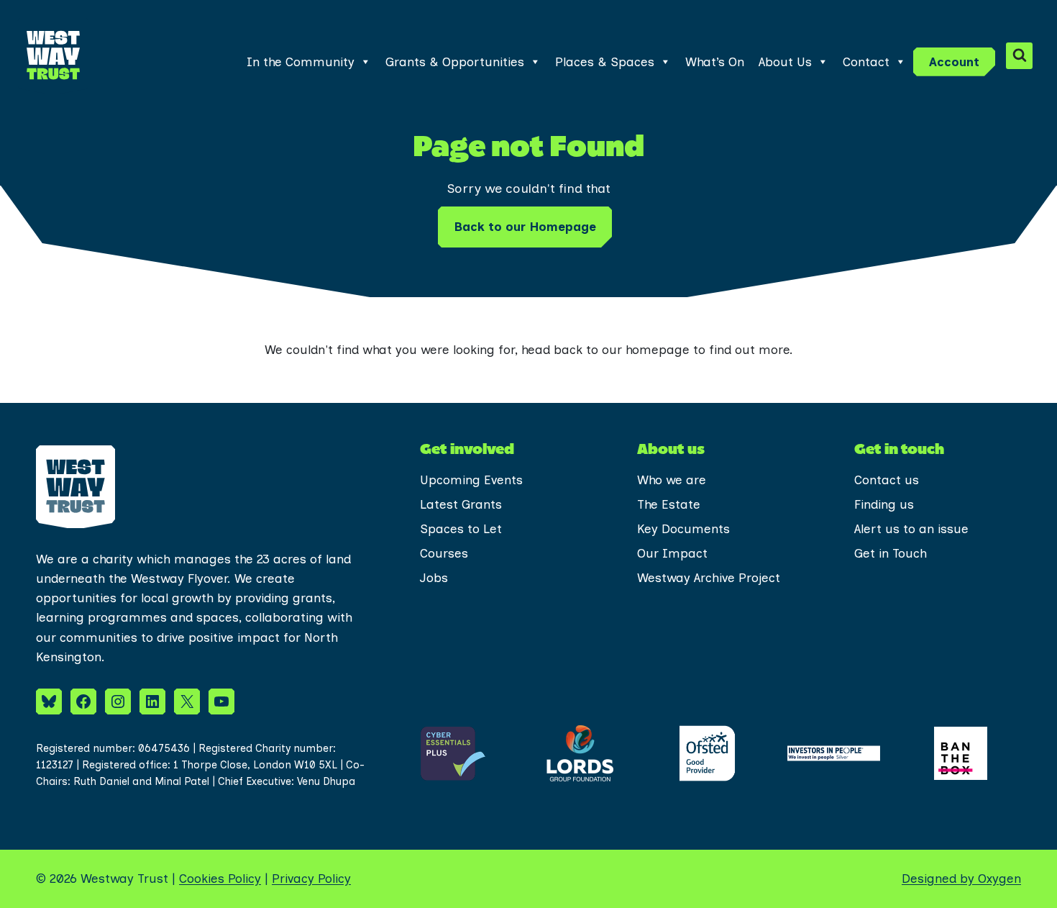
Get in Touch (890, 553)
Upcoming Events (471, 480)
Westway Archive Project (708, 578)
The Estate (668, 504)
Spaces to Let (461, 529)
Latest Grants (461, 504)
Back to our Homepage (525, 226)
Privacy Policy (311, 878)
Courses (444, 553)
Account (954, 62)
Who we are (671, 480)
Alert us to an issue (911, 529)
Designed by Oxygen (961, 878)
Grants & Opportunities (454, 62)
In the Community (300, 62)
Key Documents (683, 529)
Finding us (884, 504)
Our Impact (672, 553)
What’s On (714, 62)
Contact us (886, 480)
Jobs (434, 578)
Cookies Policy (220, 878)
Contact (866, 62)
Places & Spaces (604, 62)
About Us (785, 62)
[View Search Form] (1019, 55)
